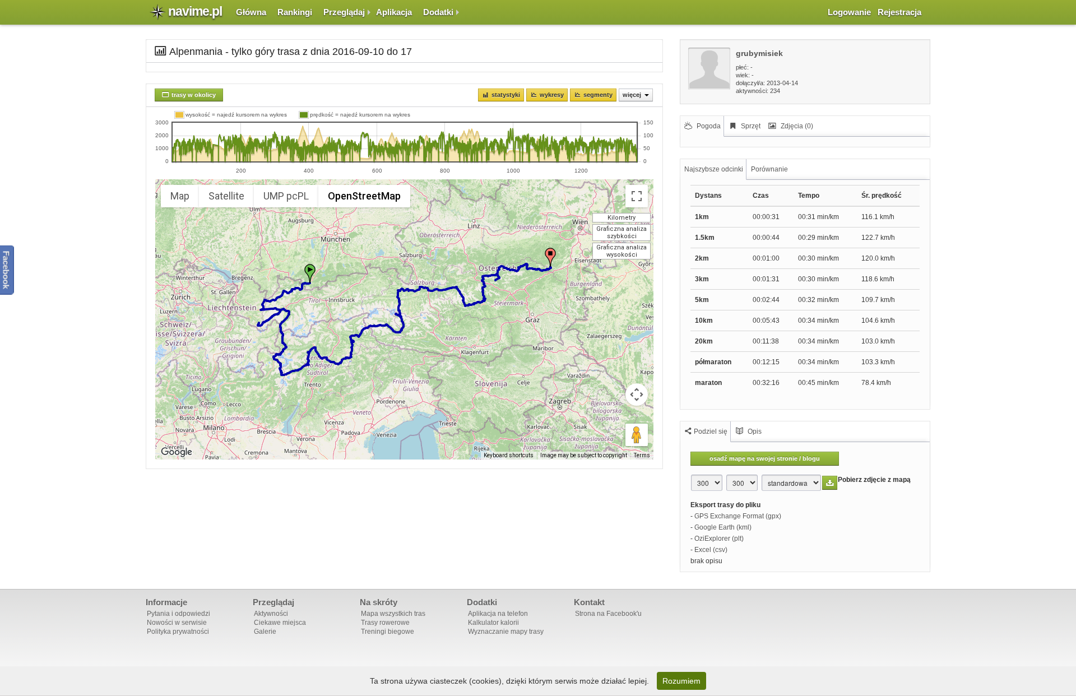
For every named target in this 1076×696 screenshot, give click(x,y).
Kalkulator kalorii (493, 623)
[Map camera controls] (636, 394)
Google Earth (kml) (723, 527)
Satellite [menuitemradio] (226, 196)
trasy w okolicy (193, 94)
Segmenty (598, 94)
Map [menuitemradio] (179, 196)
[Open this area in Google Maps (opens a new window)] (176, 452)
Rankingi (294, 12)
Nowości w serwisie (177, 623)
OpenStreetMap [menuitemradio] (364, 196)
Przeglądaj (344, 12)
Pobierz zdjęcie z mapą (874, 480)
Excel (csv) (710, 550)
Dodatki (438, 12)
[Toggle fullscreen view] (636, 196)
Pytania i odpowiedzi (178, 614)
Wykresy (552, 94)
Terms (642, 455)
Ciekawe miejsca (280, 623)
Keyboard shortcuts (509, 455)
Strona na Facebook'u (608, 614)
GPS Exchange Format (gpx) (737, 516)
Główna (251, 12)
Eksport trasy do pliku (725, 505)
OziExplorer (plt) (719, 538)
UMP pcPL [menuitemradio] (286, 196)
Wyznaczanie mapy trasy (506, 631)
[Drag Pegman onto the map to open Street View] (636, 435)
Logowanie (849, 12)
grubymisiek (759, 53)
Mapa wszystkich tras (393, 614)
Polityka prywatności (178, 631)
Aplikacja (394, 12)
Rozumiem (681, 680)
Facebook (6, 269)
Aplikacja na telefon (498, 614)
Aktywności (271, 614)
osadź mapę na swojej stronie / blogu (764, 458)
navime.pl (195, 11)
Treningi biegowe (387, 631)
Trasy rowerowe (385, 623)
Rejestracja (899, 12)
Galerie (265, 631)
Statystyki (505, 94)
